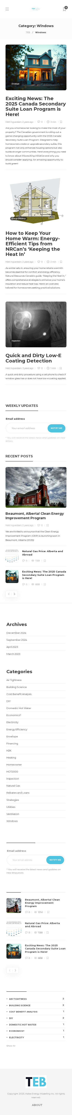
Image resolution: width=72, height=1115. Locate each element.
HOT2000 (12, 771)
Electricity (12, 722)
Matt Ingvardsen (14, 122)
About (37, 1105)
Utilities (10, 806)
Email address (15, 418)
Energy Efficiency (19, 218)
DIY (8, 701)
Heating (11, 757)
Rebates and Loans (17, 792)
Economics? (13, 715)
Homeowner (14, 764)
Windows (12, 821)
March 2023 (13, 653)
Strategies (12, 799)
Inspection (16, 341)
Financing (12, 743)
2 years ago (28, 122)
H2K (8, 750)
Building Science (16, 687)
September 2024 (16, 639)
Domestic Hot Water (18, 708)
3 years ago (28, 368)
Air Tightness (13, 680)
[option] (36, 526)
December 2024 (16, 632)
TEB (28, 32)
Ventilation (12, 813)
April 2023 (12, 646)
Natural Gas (13, 785)
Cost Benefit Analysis (18, 694)
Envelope (15, 84)
